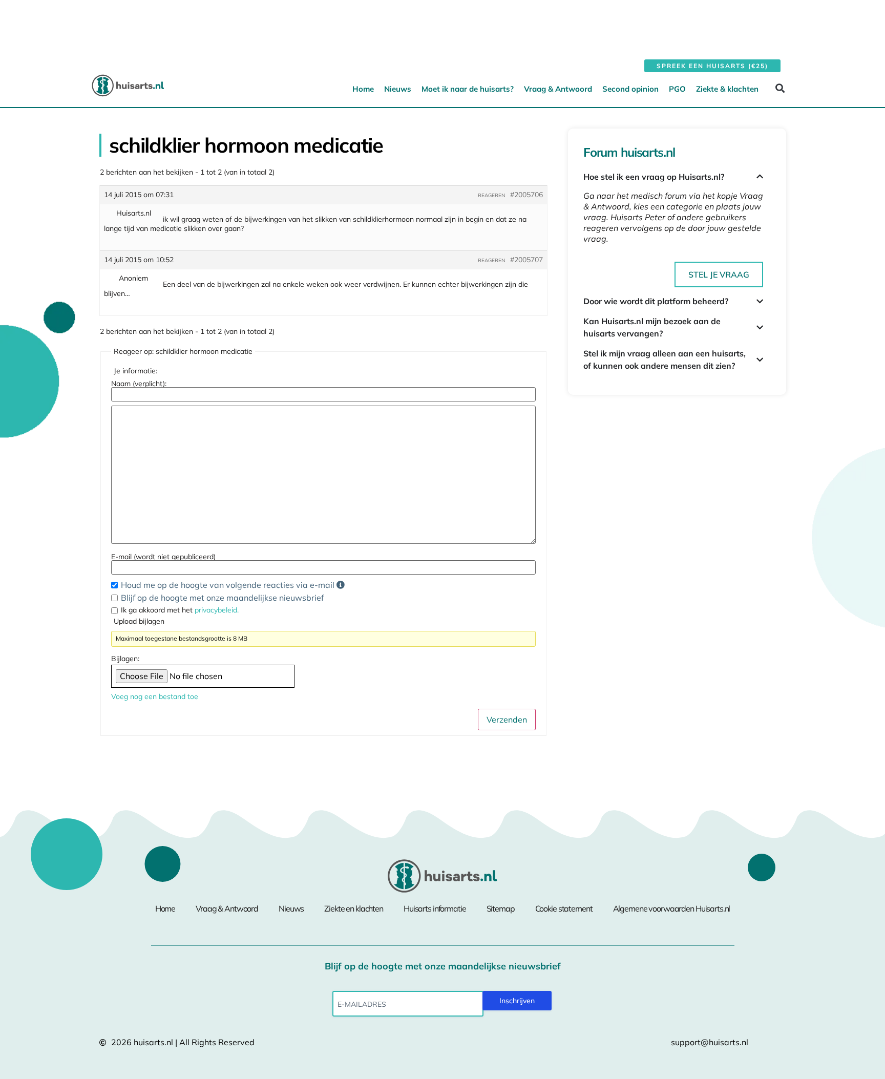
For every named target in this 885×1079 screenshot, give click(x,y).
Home (363, 89)
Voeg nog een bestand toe (154, 696)
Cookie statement (564, 908)
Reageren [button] (491, 195)
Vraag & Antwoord (558, 89)
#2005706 (526, 194)
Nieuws (397, 89)
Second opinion (630, 89)
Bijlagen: (125, 658)
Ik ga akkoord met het (180, 609)
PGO (677, 89)
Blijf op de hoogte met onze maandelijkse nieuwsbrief (222, 598)
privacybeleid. (217, 610)
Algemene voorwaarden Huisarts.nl (671, 908)
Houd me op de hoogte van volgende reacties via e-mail (228, 585)
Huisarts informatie (435, 908)
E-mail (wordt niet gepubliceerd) (163, 556)
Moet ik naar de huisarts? (468, 89)
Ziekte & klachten (727, 89)
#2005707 (526, 259)
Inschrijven (517, 1000)
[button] (779, 88)
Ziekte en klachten (353, 908)
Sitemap (501, 908)
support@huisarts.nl (709, 1042)
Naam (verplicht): (138, 383)
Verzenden (507, 719)
